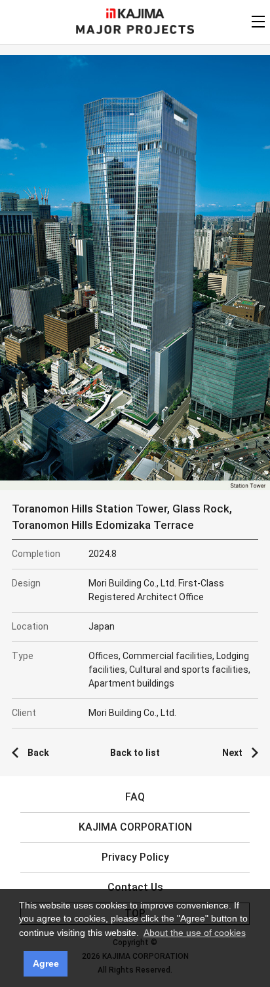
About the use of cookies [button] (195, 932)
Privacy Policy (135, 857)
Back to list (135, 752)
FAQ (135, 797)
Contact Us (135, 887)
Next (232, 752)
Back (38, 752)
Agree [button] (46, 963)
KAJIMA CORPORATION (135, 13)
